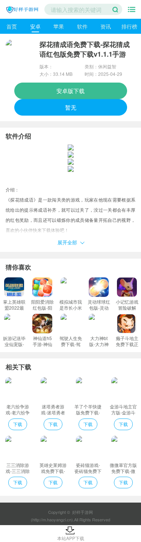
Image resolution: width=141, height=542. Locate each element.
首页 (11, 26)
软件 (82, 26)
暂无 (70, 107)
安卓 (35, 26)
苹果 (58, 26)
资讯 (105, 26)
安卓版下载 (70, 91)
